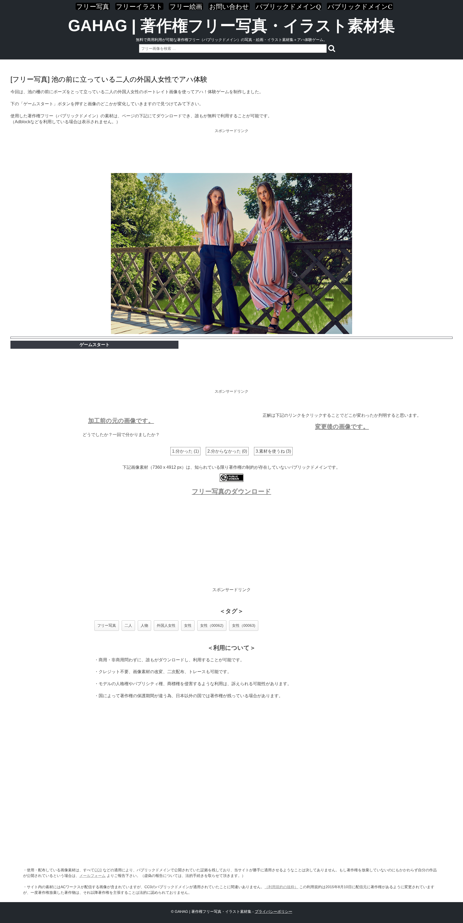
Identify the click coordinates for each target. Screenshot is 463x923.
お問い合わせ (229, 6)
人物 (144, 625)
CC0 (98, 870)
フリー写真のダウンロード (231, 491)
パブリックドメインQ (288, 6)
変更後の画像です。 (342, 426)
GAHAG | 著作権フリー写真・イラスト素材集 (231, 25)
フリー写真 (92, 6)
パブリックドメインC (360, 6)
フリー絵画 (186, 6)
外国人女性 (166, 625)
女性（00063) (243, 625)
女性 (188, 625)
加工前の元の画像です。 (121, 420)
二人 (128, 625)
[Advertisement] (231, 152)
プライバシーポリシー (273, 911)
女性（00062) (211, 625)
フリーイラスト (139, 6)
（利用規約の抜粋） (281, 887)
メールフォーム (92, 875)
